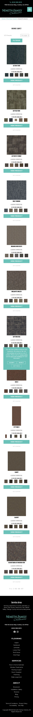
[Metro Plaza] (21, 391)
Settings (16, 366)
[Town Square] (25, 391)
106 (19, 589)
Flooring (9, 19)
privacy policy (24, 355)
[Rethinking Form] (21, 165)
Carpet (15, 19)
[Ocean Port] (11, 74)
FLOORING (16, 639)
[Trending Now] (16, 235)
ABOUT (16, 683)
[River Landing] (11, 391)
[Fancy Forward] (16, 551)
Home (3, 19)
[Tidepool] (16, 54)
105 (16, 589)
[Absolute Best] (21, 571)
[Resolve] (16, 461)
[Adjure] (25, 481)
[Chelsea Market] (16, 370)
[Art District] (16, 391)
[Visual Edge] (16, 144)
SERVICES (16, 661)
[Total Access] (26, 255)
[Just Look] (25, 571)
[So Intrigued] (16, 280)
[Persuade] (21, 481)
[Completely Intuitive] (16, 300)
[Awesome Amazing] (21, 120)
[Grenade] (11, 210)
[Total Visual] (16, 571)
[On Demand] (21, 255)
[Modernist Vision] (16, 120)
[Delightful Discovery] (16, 99)
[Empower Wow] (21, 300)
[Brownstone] (16, 74)
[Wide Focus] (11, 571)
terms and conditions (16, 356)
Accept (11, 362)
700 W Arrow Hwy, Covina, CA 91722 (16, 5)
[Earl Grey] (21, 74)
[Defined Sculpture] (11, 165)
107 (22, 589)
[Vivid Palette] (25, 120)
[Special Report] (11, 255)
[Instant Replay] (16, 255)
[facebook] (15, 632)
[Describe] (16, 481)
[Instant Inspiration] (25, 300)
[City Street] (26, 74)
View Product (17, 80)
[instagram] (17, 632)
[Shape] (16, 190)
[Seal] (25, 210)
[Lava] (16, 210)
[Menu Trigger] (29, 9)
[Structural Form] (26, 165)
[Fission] (21, 210)
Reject (21, 362)
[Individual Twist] (16, 165)
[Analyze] (11, 481)
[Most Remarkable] (11, 120)
